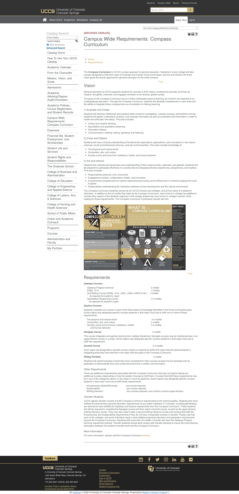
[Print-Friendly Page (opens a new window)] (192, 34)
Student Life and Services (57, 150)
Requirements (95, 62)
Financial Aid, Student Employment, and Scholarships (60, 139)
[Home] (45, 19)
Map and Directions (107, 480)
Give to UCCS (105, 478)
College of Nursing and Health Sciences (61, 206)
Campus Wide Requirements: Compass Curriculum (60, 121)
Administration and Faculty (58, 240)
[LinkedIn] (174, 460)
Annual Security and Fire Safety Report (59, 488)
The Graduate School (60, 166)
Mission (73, 486)
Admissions (82, 19)
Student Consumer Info (109, 486)
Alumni (176, 3)
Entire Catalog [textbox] (53, 37)
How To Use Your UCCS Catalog (62, 60)
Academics (69, 19)
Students (151, 3)
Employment (104, 475)
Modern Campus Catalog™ (155, 492)
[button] (190, 9)
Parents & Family (189, 3)
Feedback (50, 458)
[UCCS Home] (80, 11)
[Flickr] (190, 460)
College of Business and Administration (62, 173)
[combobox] (170, 28)
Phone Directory (106, 483)
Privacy (56, 486)
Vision (91, 59)
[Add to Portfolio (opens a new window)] (189, 34)
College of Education (60, 181)
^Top (160, 81)
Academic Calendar (59, 67)
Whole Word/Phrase (57, 45)
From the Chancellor (59, 73)
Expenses (53, 130)
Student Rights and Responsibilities (59, 159)
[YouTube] (182, 460)
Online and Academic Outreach (60, 220)
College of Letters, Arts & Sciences (61, 197)
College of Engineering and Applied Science (61, 188)
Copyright (48, 486)
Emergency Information (109, 472)
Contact (102, 469)
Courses (52, 233)
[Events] (141, 460)
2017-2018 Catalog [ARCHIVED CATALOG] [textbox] (161, 28)
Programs (53, 228)
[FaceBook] (149, 460)
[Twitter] (157, 460)
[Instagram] (165, 460)
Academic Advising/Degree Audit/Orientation (57, 96)
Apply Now (181, 20)
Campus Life (96, 19)
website (146, 435)
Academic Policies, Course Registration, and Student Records (60, 108)
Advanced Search (55, 47)
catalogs (77, 492)
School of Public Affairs (61, 213)
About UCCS (55, 19)
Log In (192, 19)
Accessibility (64, 486)
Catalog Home (56, 53)
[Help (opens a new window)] (196, 34)
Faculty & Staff (164, 3)
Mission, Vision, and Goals (59, 80)
